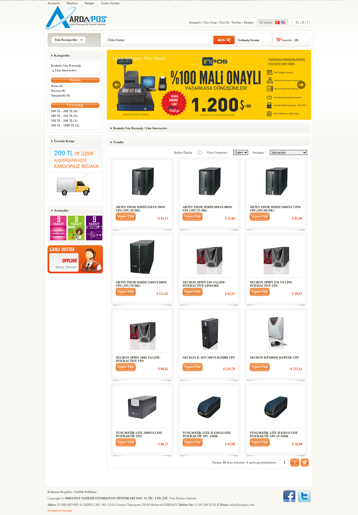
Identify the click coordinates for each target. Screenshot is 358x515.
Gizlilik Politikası (85, 491)
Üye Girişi (210, 22)
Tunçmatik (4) (60, 95)
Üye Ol (224, 22)
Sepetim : (290, 40)
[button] (75, 80)
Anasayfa (54, 3)
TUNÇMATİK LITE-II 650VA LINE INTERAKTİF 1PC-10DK (207, 434)
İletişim (89, 3)
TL (297, 22)
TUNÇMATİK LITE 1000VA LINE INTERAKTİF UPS (139, 434)
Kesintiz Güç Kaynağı (66, 65)
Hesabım (72, 3)
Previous (116, 85)
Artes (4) (57, 86)
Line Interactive (66, 70)
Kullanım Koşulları (60, 491)
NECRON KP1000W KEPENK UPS (274, 357)
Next (301, 85)
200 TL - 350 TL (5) (64, 115)
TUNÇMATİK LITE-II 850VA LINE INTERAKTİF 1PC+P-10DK (274, 434)
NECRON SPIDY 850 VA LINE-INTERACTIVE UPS (271, 284)
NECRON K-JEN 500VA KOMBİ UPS (209, 357)
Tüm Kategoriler (66, 39)
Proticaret (67, 510)
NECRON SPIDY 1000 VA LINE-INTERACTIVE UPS (138, 359)
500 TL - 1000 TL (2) (65, 125)
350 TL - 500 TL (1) (64, 120)
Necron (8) (58, 90)
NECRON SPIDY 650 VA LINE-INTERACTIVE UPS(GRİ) (204, 284)
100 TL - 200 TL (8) (64, 111)
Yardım (236, 22)
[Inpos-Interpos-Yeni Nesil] (209, 118)
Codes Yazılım (110, 3)
